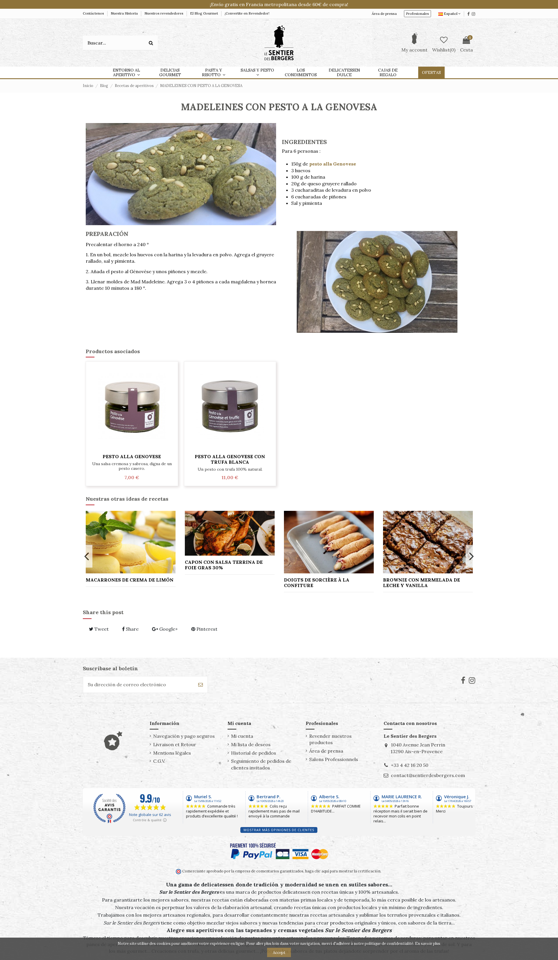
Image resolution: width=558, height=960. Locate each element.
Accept (279, 952)
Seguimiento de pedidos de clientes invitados (261, 764)
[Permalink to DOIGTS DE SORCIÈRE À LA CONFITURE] (329, 542)
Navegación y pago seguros (184, 736)
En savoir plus (427, 943)
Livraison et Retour (174, 744)
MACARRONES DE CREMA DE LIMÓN (130, 580)
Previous (86, 556)
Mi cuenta (242, 736)
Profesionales (417, 13)
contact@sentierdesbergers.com (428, 775)
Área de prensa (384, 13)
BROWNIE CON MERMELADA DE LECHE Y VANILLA (421, 582)
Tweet (101, 629)
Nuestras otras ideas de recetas (127, 498)
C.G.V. (159, 761)
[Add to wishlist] (132, 448)
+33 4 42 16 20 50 (409, 765)
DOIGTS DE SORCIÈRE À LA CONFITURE (316, 582)
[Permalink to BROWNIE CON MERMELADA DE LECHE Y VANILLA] (428, 542)
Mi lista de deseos (251, 744)
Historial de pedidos (253, 753)
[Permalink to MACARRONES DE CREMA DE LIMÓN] (131, 542)
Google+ (168, 629)
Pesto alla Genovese (132, 456)
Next (471, 556)
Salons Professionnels (333, 759)
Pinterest (206, 629)
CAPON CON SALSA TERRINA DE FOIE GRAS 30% (224, 564)
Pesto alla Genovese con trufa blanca (230, 459)
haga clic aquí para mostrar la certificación (342, 871)
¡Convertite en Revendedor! (247, 13)
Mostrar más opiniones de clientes (279, 830)
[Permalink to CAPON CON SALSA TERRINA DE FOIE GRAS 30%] (230, 533)
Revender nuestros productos (330, 739)
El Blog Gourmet (204, 13)
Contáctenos (94, 13)
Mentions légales (172, 753)
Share (132, 629)
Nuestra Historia (125, 13)
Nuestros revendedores (164, 13)
